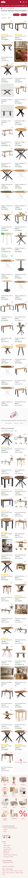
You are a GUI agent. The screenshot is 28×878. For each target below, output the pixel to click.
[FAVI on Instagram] (6, 837)
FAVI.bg (17, 872)
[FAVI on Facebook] (4, 837)
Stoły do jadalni (10, 8)
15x (7, 510)
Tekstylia (13, 5)
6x (7, 34)
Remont (14, 795)
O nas (4, 843)
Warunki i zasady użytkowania (10, 854)
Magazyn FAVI (6, 851)
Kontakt (5, 829)
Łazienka (5, 807)
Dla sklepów (6, 852)
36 (25, 561)
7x (21, 595)
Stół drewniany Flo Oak (20, 682)
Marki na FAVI (6, 847)
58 (25, 498)
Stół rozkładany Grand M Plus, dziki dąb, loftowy (13, 555)
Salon (14, 807)
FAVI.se (8, 872)
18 (12, 434)
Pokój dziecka (5, 819)
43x (21, 489)
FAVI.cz (4, 870)
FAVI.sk (8, 870)
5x (7, 638)
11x (7, 574)
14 (12, 476)
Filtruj (24, 14)
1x (7, 532)
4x (21, 34)
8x (7, 744)
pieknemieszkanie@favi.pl (11, 827)
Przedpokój (14, 818)
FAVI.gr (21, 872)
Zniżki (23, 818)
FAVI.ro (12, 870)
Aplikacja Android (9, 862)
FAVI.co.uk (12, 872)
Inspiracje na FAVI (7, 849)
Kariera (5, 831)
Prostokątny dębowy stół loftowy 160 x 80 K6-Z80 (13, 317)
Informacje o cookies (8, 856)
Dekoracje (7, 5)
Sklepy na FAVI (6, 845)
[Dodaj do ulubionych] (12, 43)
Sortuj (17, 14)
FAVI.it (3, 872)
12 (12, 455)
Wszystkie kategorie (20, 5)
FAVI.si (3, 874)
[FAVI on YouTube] (9, 837)
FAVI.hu (16, 870)
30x (8, 447)
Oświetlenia (5, 795)
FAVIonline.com (5, 866)
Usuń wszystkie (8, 423)
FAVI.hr (20, 870)
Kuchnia (23, 795)
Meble (2, 5)
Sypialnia (23, 807)
